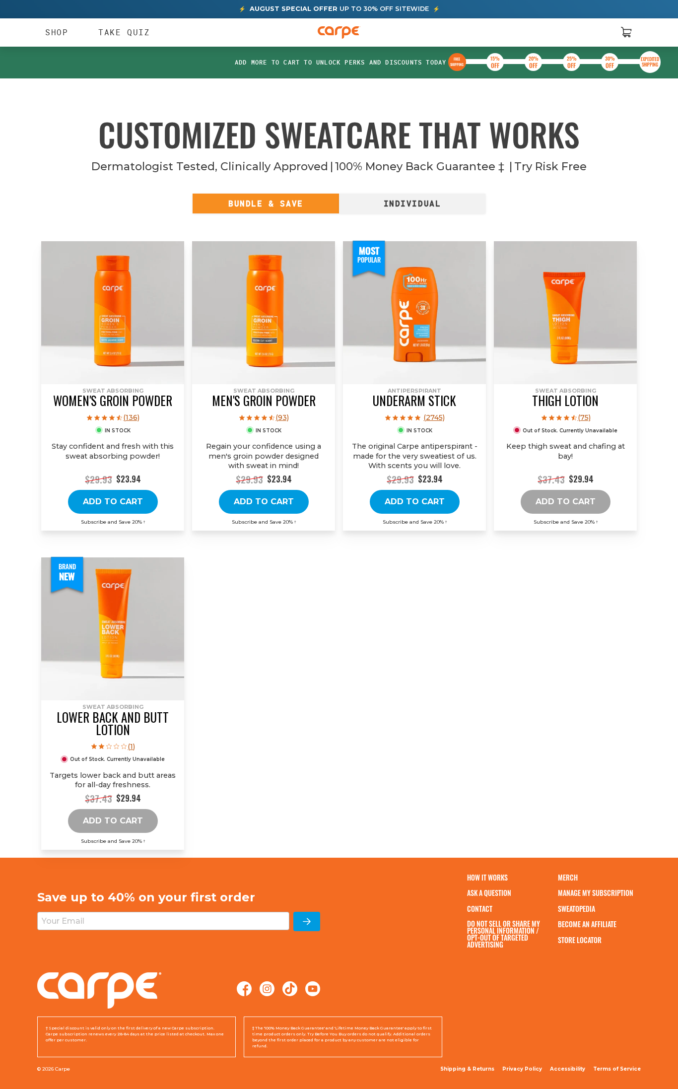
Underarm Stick (414, 400)
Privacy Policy (522, 1069)
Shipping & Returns (467, 1069)
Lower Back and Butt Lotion (113, 723)
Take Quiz (124, 31)
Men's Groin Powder (264, 400)
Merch (568, 877)
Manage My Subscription (595, 892)
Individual (412, 203)
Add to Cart (113, 501)
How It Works (487, 877)
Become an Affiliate (587, 924)
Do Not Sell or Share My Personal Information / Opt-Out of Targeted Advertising (503, 934)
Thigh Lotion (565, 400)
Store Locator (580, 940)
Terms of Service (617, 1069)
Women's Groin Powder (112, 400)
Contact (479, 908)
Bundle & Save (265, 203)
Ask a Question (489, 892)
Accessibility (567, 1069)
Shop (52, 32)
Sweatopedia (576, 908)
